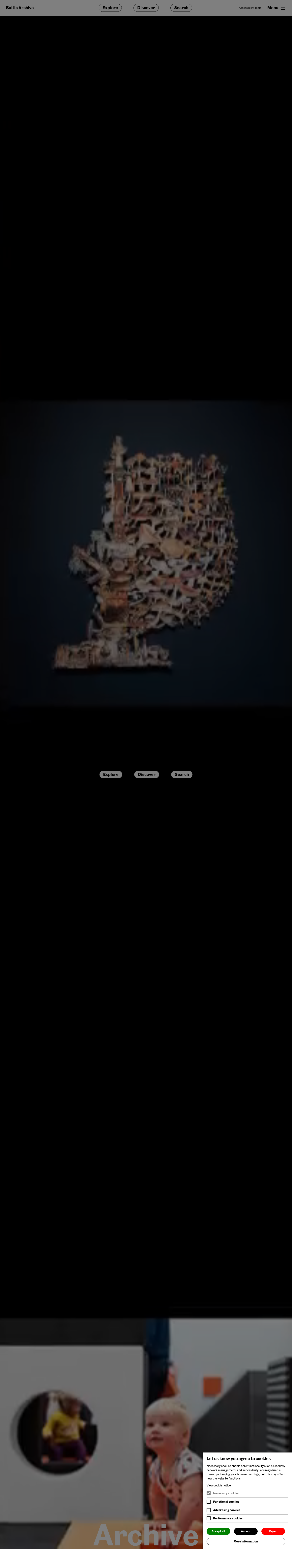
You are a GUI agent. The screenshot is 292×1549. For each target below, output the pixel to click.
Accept (246, 1531)
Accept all (218, 1531)
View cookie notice (219, 1485)
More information (246, 1541)
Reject (273, 1531)
